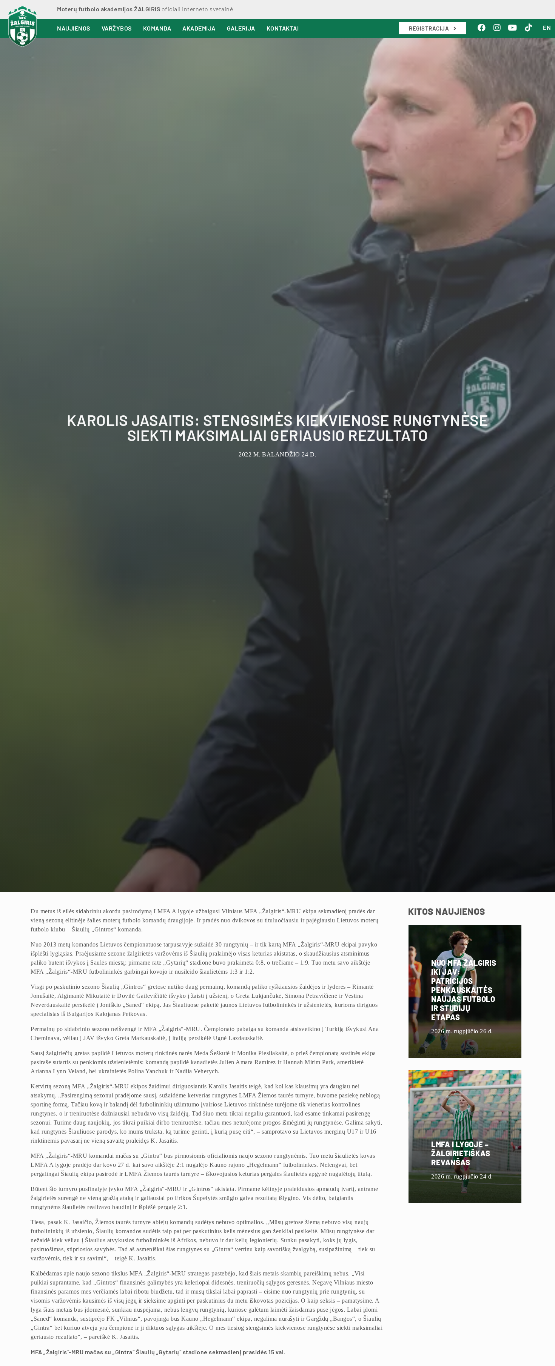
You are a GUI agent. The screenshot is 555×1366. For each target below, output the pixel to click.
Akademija (199, 28)
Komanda (157, 28)
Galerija (241, 28)
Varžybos (117, 28)
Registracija (429, 28)
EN (547, 27)
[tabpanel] (277, 463)
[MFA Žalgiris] (22, 26)
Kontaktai (283, 28)
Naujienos (73, 28)
